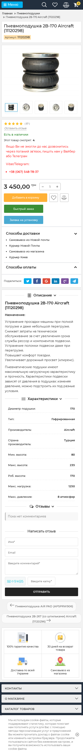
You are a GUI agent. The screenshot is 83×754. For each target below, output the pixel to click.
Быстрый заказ (23, 208)
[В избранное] (53, 197)
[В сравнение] (64, 197)
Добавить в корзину (25, 197)
